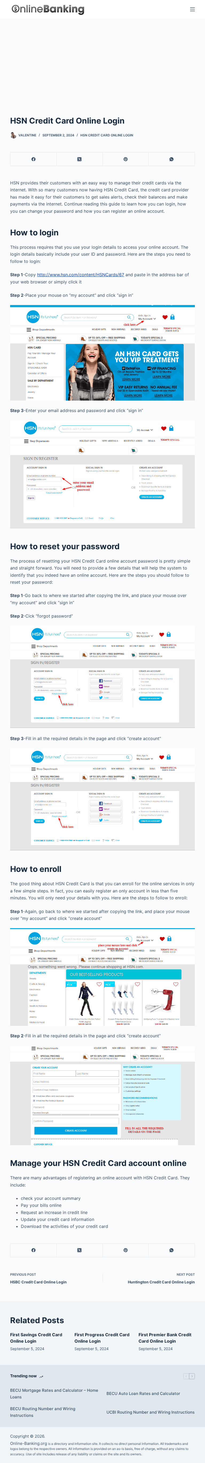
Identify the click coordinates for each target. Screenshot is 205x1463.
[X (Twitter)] (80, 159)
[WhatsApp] (172, 159)
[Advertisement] (102, 58)
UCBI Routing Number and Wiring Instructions (151, 1412)
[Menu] (192, 9)
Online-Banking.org (28, 1443)
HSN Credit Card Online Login (106, 135)
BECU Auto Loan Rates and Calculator (143, 1393)
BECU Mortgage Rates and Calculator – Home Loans (54, 1393)
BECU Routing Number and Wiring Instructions (42, 1412)
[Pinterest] (126, 159)
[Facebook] (33, 159)
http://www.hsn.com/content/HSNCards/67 (80, 274)
